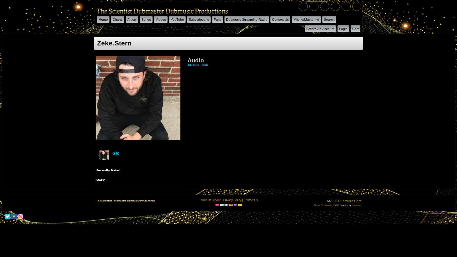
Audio (205, 65)
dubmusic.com (349, 201)
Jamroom (356, 205)
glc (115, 153)
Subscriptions (199, 19)
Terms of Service (210, 200)
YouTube (177, 19)
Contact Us (280, 19)
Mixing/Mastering (306, 19)
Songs (146, 19)
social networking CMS (326, 205)
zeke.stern (193, 65)
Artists (132, 19)
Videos (161, 19)
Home (103, 19)
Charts (118, 19)
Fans (217, 19)
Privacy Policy (232, 200)
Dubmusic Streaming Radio (246, 19)
